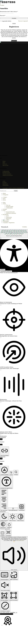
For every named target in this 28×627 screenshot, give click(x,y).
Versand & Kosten (10, 212)
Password (2, 15)
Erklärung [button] (3, 269)
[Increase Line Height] (1, 458)
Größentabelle (9, 208)
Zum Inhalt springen (5, 612)
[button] (0, 238)
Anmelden (14, 18)
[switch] (0, 305)
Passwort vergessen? (23, 21)
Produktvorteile (9, 206)
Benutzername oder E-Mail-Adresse (9, 11)
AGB (7, 216)
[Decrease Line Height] (1, 464)
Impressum (8, 218)
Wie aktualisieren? (20, 540)
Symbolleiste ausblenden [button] (6, 271)
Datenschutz (9, 217)
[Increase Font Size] (1, 439)
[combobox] (14, 233)
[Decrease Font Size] (1, 444)
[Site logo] (4, 2)
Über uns (8, 205)
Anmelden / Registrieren (8, 222)
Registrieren (14, 40)
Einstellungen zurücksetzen (7, 614)
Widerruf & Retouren (11, 213)
